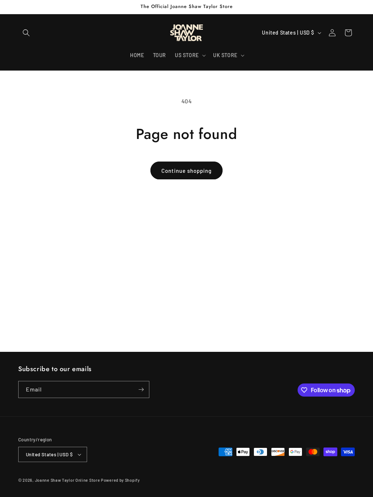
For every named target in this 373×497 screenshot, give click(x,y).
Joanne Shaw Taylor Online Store (67, 480)
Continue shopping (186, 170)
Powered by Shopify (120, 480)
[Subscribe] (141, 389)
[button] (26, 33)
